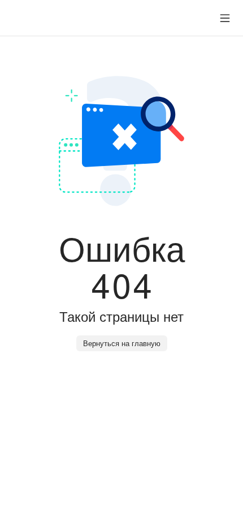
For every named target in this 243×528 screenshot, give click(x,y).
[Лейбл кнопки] (224, 18)
